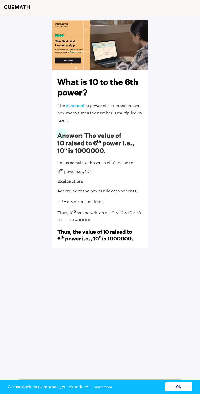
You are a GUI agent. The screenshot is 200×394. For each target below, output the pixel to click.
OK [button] (179, 387)
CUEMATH (17, 7)
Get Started (68, 60)
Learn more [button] (102, 387)
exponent (75, 105)
